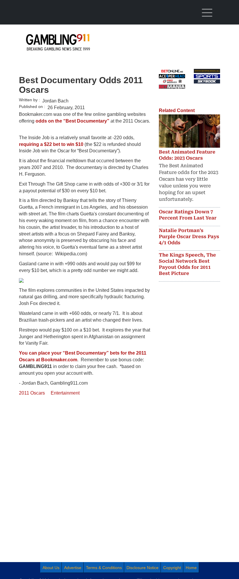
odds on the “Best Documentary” (72, 120)
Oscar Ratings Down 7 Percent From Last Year (188, 215)
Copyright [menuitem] (172, 567)
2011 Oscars (32, 392)
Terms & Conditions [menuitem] (104, 567)
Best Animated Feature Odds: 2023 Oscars (187, 155)
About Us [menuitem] (51, 567)
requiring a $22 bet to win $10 (51, 144)
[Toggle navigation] (207, 13)
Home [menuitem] (191, 567)
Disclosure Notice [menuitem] (142, 567)
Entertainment (65, 392)
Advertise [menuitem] (72, 567)
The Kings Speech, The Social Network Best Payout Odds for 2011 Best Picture (187, 264)
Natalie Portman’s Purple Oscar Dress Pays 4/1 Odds (189, 236)
